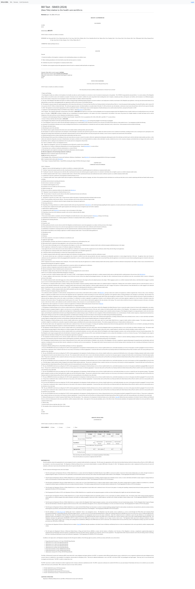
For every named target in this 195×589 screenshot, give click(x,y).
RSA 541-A (73, 190)
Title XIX (117, 397)
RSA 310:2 (87, 157)
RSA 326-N (60, 159)
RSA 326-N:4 (142, 274)
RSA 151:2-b (85, 120)
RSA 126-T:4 (80, 109)
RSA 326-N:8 (140, 204)
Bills (11, 2)
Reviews (16, 2)
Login (192, 2)
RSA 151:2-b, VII (61, 511)
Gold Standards (23, 2)
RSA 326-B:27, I (87, 146)
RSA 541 (101, 303)
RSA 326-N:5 (88, 204)
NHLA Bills (4, 2)
